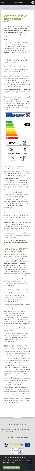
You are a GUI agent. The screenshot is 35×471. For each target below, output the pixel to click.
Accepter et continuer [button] (11, 467)
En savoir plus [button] (8, 462)
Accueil (7, 8)
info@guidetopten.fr (7, 431)
